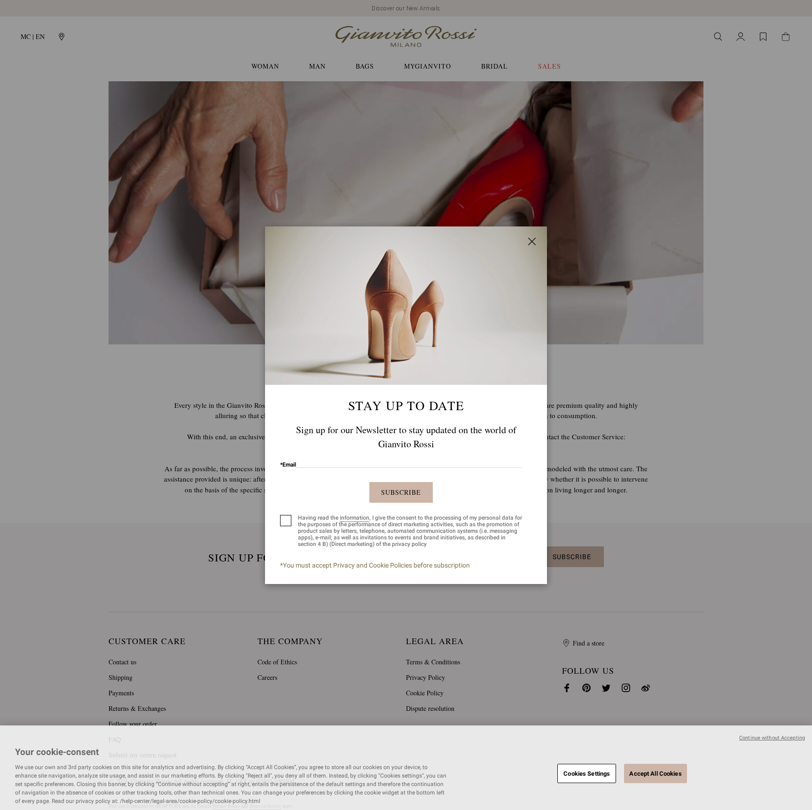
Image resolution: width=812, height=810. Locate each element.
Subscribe (401, 492)
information (354, 517)
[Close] (532, 241)
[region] (406, 767)
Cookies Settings (586, 773)
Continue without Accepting (772, 738)
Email (288, 464)
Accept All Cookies (655, 773)
